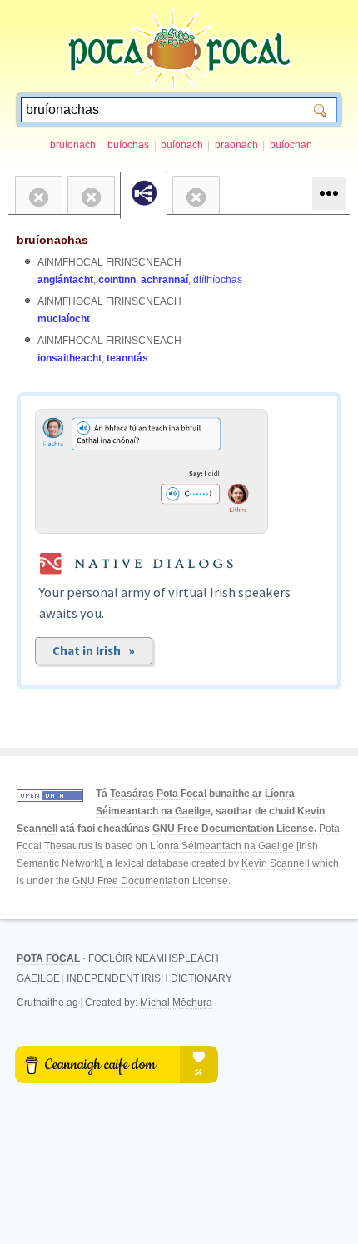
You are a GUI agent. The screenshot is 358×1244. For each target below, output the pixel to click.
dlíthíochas (217, 280)
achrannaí (164, 280)
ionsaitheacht (69, 358)
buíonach (182, 145)
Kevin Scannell (275, 863)
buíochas (128, 145)
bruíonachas (52, 239)
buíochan (291, 145)
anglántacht (65, 280)
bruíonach (73, 145)
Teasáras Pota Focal (158, 793)
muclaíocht (63, 319)
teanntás (127, 358)
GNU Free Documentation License (233, 828)
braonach (236, 145)
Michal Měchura (176, 1002)
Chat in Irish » (93, 651)
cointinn (117, 280)
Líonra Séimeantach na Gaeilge (222, 846)
